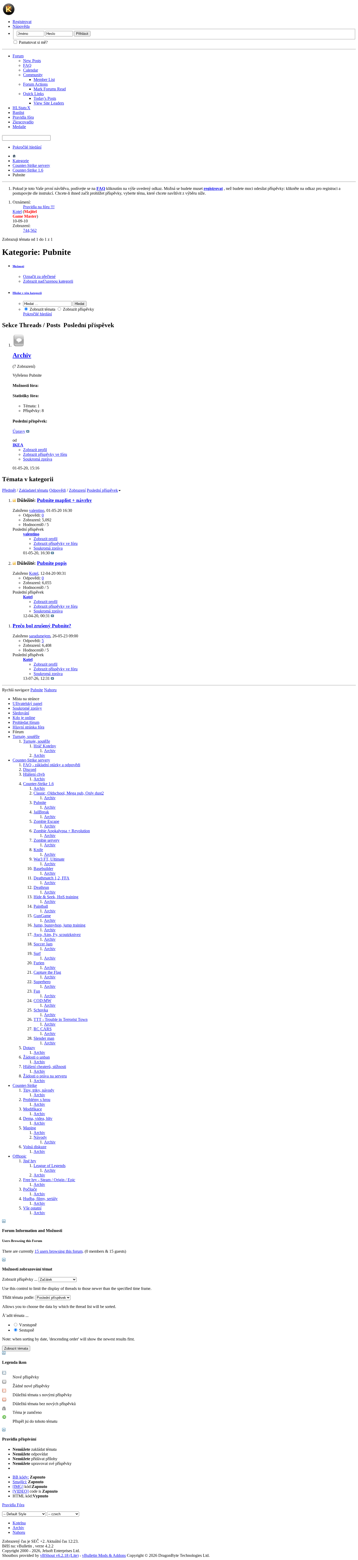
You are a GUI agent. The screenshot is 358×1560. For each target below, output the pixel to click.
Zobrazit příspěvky (78, 309)
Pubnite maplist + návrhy (64, 500)
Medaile (19, 126)
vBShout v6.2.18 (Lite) (59, 1555)
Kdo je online (24, 717)
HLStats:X (21, 108)
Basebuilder (43, 868)
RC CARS (43, 1029)
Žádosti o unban (36, 1057)
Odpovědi (57, 490)
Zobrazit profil (35, 449)
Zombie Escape (46, 821)
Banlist (18, 112)
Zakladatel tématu (33, 490)
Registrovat (22, 21)
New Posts (32, 60)
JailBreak (41, 812)
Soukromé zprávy (27, 708)
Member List (44, 79)
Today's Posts (45, 98)
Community (33, 75)
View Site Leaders (49, 103)
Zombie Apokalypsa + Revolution (62, 831)
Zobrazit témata (42, 309)
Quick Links (33, 93)
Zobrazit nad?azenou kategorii (48, 281)
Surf (37, 953)
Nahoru (50, 690)
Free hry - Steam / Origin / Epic (49, 1180)
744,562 (30, 230)
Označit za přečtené (39, 276)
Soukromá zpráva (37, 459)
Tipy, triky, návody (38, 1090)
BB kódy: (21, 1477)
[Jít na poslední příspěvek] (52, 553)
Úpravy (19, 431)
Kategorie (21, 160)
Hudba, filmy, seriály (40, 1198)
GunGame (42, 915)
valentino (36, 510)
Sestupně (26, 1330)
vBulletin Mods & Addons (104, 1555)
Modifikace (32, 1109)
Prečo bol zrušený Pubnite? (42, 625)
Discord (29, 769)
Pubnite (40, 802)
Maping (29, 1128)
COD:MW (42, 1000)
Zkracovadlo (23, 122)
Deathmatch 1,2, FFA (51, 878)
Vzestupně (27, 1325)
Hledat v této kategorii (27, 292)
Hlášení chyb (34, 774)
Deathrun (41, 887)
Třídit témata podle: (18, 1297)
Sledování (21, 713)
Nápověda (21, 26)
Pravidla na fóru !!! (39, 207)
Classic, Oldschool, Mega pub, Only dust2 (69, 793)
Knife (38, 849)
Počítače (30, 1189)
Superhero (42, 981)
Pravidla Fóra (13, 1505)
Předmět (9, 490)
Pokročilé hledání (27, 147)
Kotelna (19, 1523)
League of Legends (50, 1165)
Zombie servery (46, 840)
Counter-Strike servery (31, 165)
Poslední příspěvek (102, 490)
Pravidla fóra (23, 117)
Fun (37, 991)
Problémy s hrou (36, 1099)
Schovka (41, 1010)
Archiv (22, 355)
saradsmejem (39, 636)
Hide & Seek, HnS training (56, 897)
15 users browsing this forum (59, 1251)
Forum (18, 56)
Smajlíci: (20, 1482)
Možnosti (18, 266)
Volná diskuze (34, 1147)
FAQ (27, 65)
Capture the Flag (47, 972)
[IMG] (18, 1486)
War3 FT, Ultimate (49, 859)
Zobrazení (77, 490)
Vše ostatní (32, 1208)
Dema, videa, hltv (37, 1118)
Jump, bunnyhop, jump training (59, 925)
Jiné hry (29, 1161)
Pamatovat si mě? (33, 42)
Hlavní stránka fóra (28, 727)
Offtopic (19, 1156)
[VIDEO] (21, 1491)
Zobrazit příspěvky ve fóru (45, 454)
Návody (40, 1137)
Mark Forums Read (50, 89)
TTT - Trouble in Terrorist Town (61, 1019)
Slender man (44, 1038)
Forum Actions (35, 84)
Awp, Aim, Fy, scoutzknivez (57, 934)
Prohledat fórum (26, 722)
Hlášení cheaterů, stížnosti (44, 1066)
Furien (39, 963)
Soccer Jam (43, 944)
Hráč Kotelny (45, 746)
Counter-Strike (25, 1085)
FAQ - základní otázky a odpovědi (51, 765)
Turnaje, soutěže (26, 736)
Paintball (41, 906)
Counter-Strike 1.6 (28, 170)
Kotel (17, 211)
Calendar (30, 70)
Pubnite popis (52, 563)
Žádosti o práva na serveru (45, 1076)
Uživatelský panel (27, 703)
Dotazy (29, 1048)
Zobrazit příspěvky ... (19, 1279)
